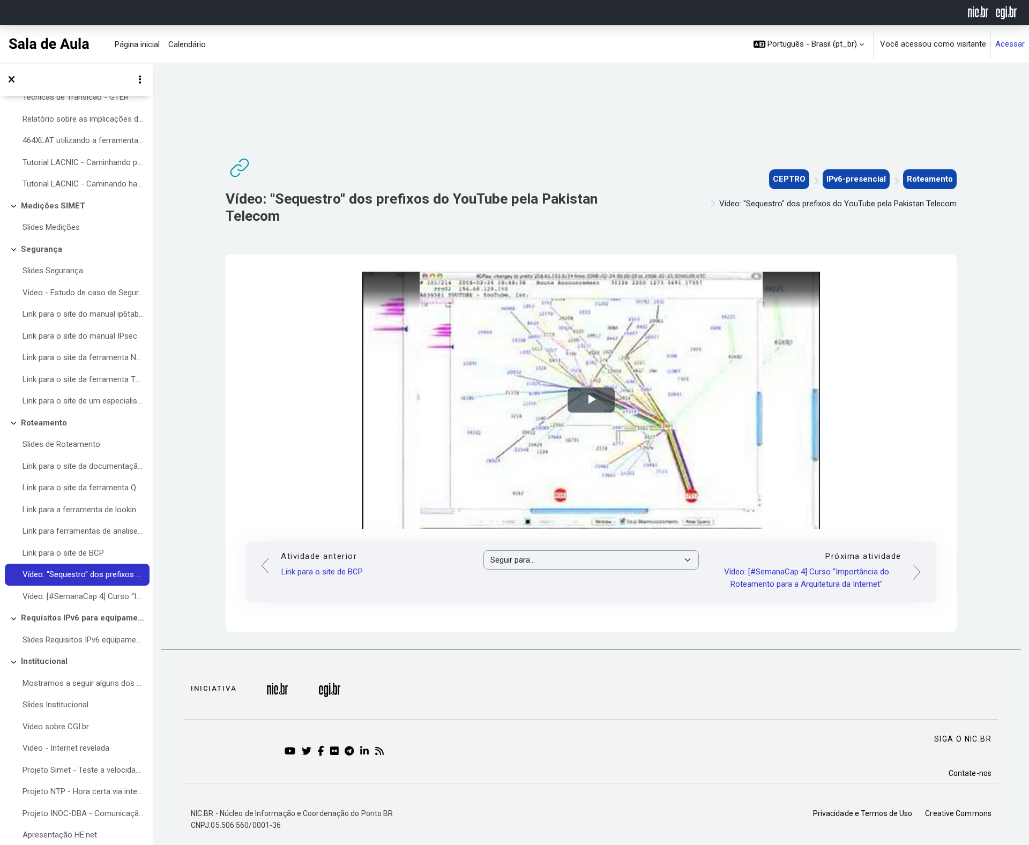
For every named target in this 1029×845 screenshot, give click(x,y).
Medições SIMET (53, 206)
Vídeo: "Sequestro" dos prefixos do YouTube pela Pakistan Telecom (83, 574)
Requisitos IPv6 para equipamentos (83, 618)
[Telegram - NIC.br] (351, 751)
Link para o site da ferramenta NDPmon (83, 357)
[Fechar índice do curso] (11, 79)
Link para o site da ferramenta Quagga (83, 487)
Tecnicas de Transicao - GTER (76, 97)
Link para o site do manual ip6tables (83, 314)
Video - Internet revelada (66, 748)
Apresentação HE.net (60, 835)
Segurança (41, 249)
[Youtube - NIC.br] (292, 751)
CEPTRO (789, 179)
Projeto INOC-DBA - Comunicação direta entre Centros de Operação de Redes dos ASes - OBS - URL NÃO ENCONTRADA (83, 813)
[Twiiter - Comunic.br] (308, 751)
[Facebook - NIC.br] (322, 751)
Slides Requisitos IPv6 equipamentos (83, 640)
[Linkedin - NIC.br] (366, 751)
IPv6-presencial (856, 179)
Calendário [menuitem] (187, 44)
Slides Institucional (55, 704)
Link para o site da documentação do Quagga (83, 466)
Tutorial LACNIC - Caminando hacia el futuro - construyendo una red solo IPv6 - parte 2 (83, 184)
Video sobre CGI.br (56, 726)
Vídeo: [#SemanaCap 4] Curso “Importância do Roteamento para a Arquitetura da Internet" (83, 596)
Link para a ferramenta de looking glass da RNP (83, 509)
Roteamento (44, 423)
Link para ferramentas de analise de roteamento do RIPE (83, 531)
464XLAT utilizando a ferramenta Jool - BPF (83, 140)
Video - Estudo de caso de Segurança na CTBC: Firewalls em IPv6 (83, 292)
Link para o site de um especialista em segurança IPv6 (83, 401)
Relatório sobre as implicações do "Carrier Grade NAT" (83, 119)
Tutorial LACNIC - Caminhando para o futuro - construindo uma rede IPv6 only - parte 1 (83, 162)
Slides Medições (51, 227)
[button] (809, 44)
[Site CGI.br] (1006, 12)
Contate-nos (970, 773)
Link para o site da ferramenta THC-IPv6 (83, 379)
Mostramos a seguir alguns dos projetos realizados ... (83, 683)
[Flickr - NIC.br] (336, 751)
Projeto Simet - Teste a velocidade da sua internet (83, 770)
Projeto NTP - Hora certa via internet (83, 791)
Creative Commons (958, 813)
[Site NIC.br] (978, 12)
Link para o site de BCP (63, 553)
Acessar (1010, 44)
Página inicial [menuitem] (137, 44)
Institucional (44, 661)
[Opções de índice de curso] (139, 79)
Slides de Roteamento (61, 444)
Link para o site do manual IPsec (80, 336)
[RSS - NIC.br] (381, 751)
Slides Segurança (53, 270)
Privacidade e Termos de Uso (863, 813)
